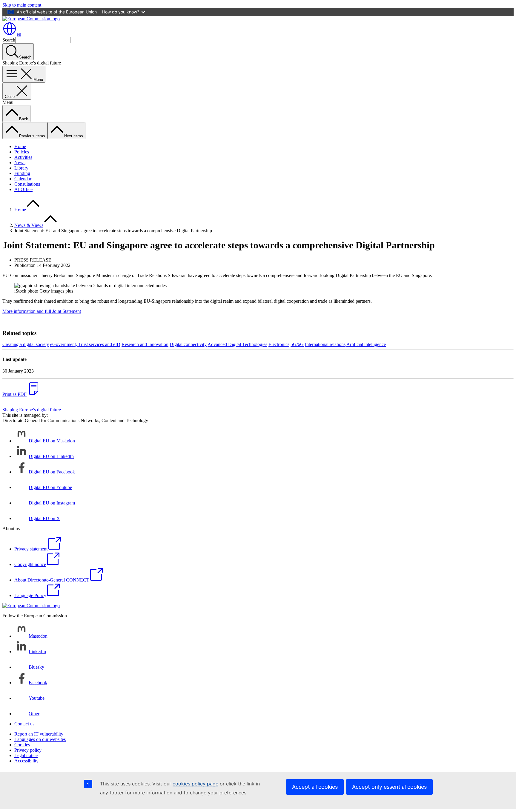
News (19, 162)
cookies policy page (195, 784)
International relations (325, 344)
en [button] (19, 34)
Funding (22, 173)
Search (8, 39)
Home (20, 146)
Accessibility (26, 760)
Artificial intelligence (366, 344)
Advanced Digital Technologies (237, 344)
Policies (21, 151)
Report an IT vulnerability (38, 733)
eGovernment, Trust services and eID (85, 344)
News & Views (28, 225)
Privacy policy (28, 750)
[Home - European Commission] (31, 18)
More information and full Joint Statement (41, 311)
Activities (23, 157)
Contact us (24, 723)
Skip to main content (21, 4)
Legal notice (26, 755)
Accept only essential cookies (389, 787)
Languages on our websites (40, 739)
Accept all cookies (315, 787)
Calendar (22, 178)
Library (21, 167)
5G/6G (297, 344)
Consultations (27, 184)
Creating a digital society (25, 344)
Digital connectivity (188, 344)
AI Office (23, 189)
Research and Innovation (145, 344)
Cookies (22, 744)
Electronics (278, 344)
